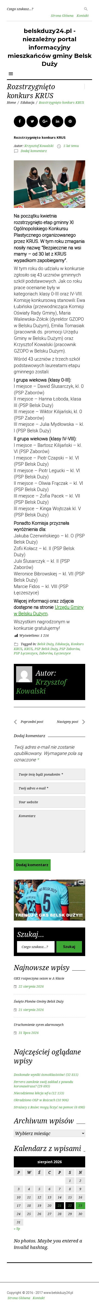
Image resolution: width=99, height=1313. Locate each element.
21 (59, 1205)
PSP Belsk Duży (46, 649)
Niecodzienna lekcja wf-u (32, 1093)
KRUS (28, 649)
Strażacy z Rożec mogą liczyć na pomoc (43, 1107)
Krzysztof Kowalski (38, 146)
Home (11, 102)
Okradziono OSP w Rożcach (34, 1100)
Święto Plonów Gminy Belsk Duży (39, 1001)
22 (70, 1205)
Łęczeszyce (62, 653)
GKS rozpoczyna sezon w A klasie (39, 978)
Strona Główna (62, 15)
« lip (17, 1228)
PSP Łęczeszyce (25, 653)
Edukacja (27, 102)
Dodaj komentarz (34, 151)
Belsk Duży (45, 644)
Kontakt (83, 15)
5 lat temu (71, 146)
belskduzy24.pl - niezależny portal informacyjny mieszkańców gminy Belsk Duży (50, 47)
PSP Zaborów (69, 649)
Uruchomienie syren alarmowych (39, 1024)
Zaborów (45, 653)
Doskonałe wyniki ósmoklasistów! (39, 1074)
